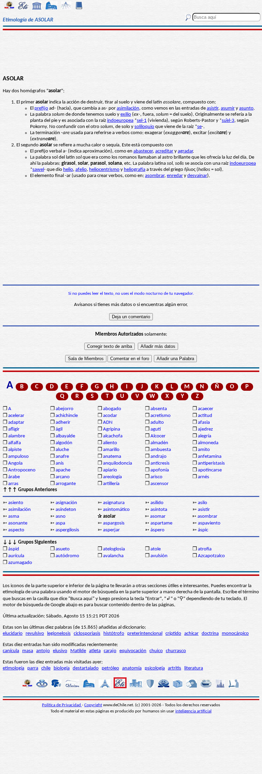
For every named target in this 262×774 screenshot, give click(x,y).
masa (27, 651)
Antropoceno (21, 470)
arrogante (66, 483)
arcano (63, 477)
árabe (14, 477)
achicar (191, 633)
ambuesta (160, 449)
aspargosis (114, 523)
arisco (156, 477)
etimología (13, 668)
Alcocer (157, 436)
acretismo (160, 415)
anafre (62, 456)
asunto (246, 108)
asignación (66, 502)
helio (68, 169)
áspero (157, 530)
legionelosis (59, 633)
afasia (204, 422)
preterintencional (144, 633)
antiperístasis (211, 463)
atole (155, 549)
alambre (16, 436)
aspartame (161, 523)
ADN (108, 422)
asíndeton (66, 509)
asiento (15, 502)
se (199, 126)
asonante (17, 523)
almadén (159, 443)
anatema (112, 456)
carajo (110, 651)
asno (61, 516)
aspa (60, 523)
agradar (185, 151)
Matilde (78, 651)
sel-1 (142, 120)
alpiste (14, 449)
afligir (13, 429)
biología (62, 668)
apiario (110, 470)
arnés (203, 477)
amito (204, 449)
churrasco (176, 651)
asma (13, 516)
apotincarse (210, 470)
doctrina (210, 633)
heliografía (134, 169)
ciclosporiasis (87, 633)
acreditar (164, 151)
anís (60, 463)
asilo (202, 502)
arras (13, 483)
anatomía (132, 668)
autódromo (67, 556)
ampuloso (18, 456)
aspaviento (209, 523)
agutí (155, 429)
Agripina (111, 429)
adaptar (16, 422)
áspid (13, 549)
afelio (81, 169)
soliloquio (144, 126)
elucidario (13, 633)
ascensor (159, 483)
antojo (43, 651)
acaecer (205, 409)
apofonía (159, 470)
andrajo (158, 456)
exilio (125, 114)
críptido (173, 633)
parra (32, 668)
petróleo (110, 668)
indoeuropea (120, 120)
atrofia (205, 549)
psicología (155, 668)
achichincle (67, 415)
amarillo (111, 449)
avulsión (159, 556)
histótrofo (113, 633)
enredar (175, 175)
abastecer (143, 151)
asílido (156, 502)
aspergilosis (67, 530)
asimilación (128, 108)
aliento (110, 443)
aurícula (16, 556)
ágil (59, 429)
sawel (38, 169)
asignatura (114, 502)
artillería (111, 483)
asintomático (116, 509)
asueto (63, 549)
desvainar (197, 175)
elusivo (60, 651)
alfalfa (14, 443)
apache (63, 470)
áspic (203, 530)
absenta (158, 409)
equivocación (132, 651)
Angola (15, 463)
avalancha (113, 556)
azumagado (20, 562)
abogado (112, 409)
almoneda (208, 443)
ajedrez (205, 429)
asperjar (111, 530)
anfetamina (209, 456)
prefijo (41, 108)
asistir (212, 108)
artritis (174, 668)
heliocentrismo (104, 169)
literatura (193, 668)
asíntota (158, 509)
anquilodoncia (117, 463)
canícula (11, 651)
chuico (156, 651)
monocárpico (235, 633)
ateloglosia (114, 549)
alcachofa (112, 436)
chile (45, 668)
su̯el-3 (228, 120)
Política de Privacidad (62, 705)
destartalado (86, 668)
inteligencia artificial (193, 711)
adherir (63, 422)
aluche (62, 449)
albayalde (65, 436)
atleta (95, 651)
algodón (64, 443)
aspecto (16, 530)
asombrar (154, 175)
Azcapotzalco (211, 556)
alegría (204, 436)
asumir (228, 108)
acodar (110, 415)
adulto (157, 422)
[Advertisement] (131, 51)
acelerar (16, 415)
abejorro (64, 409)
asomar (157, 516)
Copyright (93, 705)
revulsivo (35, 633)
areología (112, 477)
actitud (205, 415)
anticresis (160, 463)
